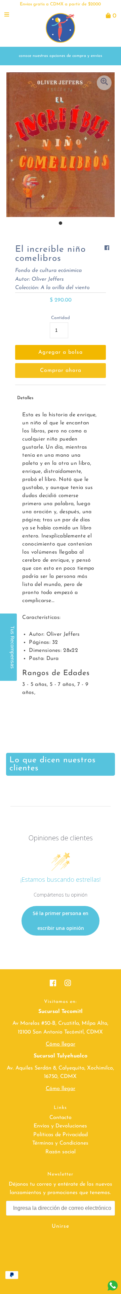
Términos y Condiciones (60, 1143)
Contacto (60, 1117)
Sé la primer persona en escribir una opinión (60, 920)
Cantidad (60, 318)
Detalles (25, 398)
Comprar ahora (60, 370)
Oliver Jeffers (48, 279)
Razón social (60, 1152)
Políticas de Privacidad (60, 1135)
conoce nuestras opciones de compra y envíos (60, 56)
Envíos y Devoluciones (60, 1126)
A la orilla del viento (65, 287)
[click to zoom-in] (104, 82)
